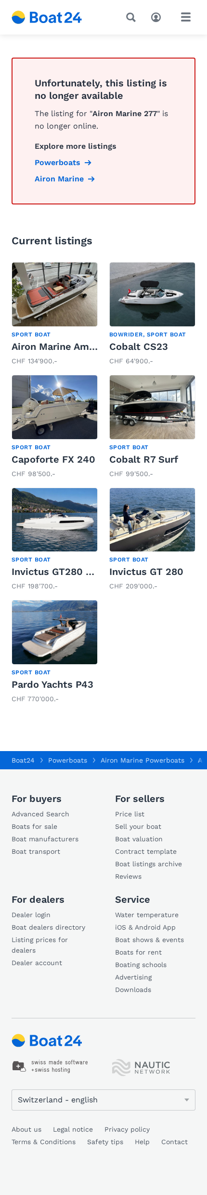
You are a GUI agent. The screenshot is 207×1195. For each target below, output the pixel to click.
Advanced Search (40, 814)
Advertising (133, 977)
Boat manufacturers (45, 839)
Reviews (128, 876)
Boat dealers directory (48, 927)
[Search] (132, 17)
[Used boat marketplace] (47, 17)
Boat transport (36, 851)
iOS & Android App (145, 927)
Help (142, 1142)
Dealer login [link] (31, 915)
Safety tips (105, 1142)
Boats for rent (138, 952)
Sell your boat (138, 826)
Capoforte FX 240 (53, 459)
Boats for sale (34, 826)
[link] (55, 314)
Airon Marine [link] (59, 178)
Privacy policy (127, 1129)
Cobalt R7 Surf (143, 459)
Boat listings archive (148, 864)
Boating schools (141, 964)
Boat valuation (139, 839)
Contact (174, 1142)
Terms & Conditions (44, 1142)
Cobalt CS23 (138, 346)
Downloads (133, 989)
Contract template (146, 851)
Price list (129, 814)
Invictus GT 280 (146, 571)
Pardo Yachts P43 (52, 684)
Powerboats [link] (57, 162)
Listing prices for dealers (40, 945)
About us (26, 1129)
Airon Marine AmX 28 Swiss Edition (95, 346)
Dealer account (37, 963)
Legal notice (73, 1129)
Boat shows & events (149, 940)
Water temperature (147, 915)
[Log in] (158, 16)
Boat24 (23, 760)
